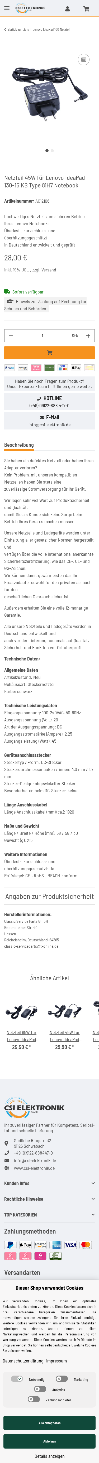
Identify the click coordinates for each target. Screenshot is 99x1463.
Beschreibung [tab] (19, 445)
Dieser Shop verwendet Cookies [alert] (49, 1287)
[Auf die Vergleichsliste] (83, 59)
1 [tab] (47, 150)
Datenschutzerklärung (23, 1361)
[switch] (17, 1379)
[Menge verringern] (10, 335)
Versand (48, 269)
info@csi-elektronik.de (49, 424)
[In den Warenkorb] (8, 47)
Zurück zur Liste (18, 29)
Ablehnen (49, 1441)
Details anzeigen (50, 1456)
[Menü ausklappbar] (7, 4)
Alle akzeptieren (49, 1423)
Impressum (56, 1361)
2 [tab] (52, 150)
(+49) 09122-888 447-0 (49, 405)
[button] (67, 8)
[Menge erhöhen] (88, 335)
